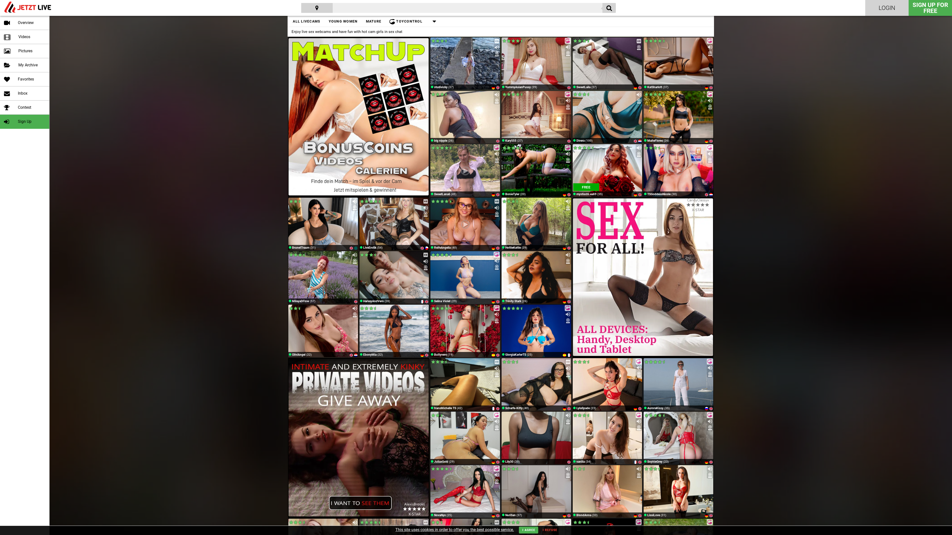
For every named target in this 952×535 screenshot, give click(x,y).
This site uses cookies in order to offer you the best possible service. (454, 529)
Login (887, 7)
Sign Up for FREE (930, 7)
